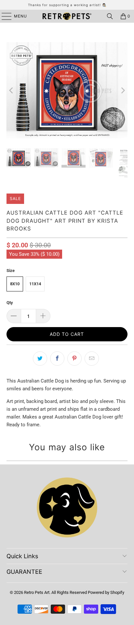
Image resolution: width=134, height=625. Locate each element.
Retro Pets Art (36, 592)
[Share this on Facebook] (57, 358)
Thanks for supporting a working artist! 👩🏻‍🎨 (67, 5)
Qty (10, 302)
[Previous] (11, 90)
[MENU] (3, 16)
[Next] (122, 90)
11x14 (35, 283)
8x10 (15, 283)
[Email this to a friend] (92, 358)
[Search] (110, 16)
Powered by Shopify (106, 592)
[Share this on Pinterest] (74, 358)
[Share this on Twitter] (40, 358)
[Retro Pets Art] (67, 16)
